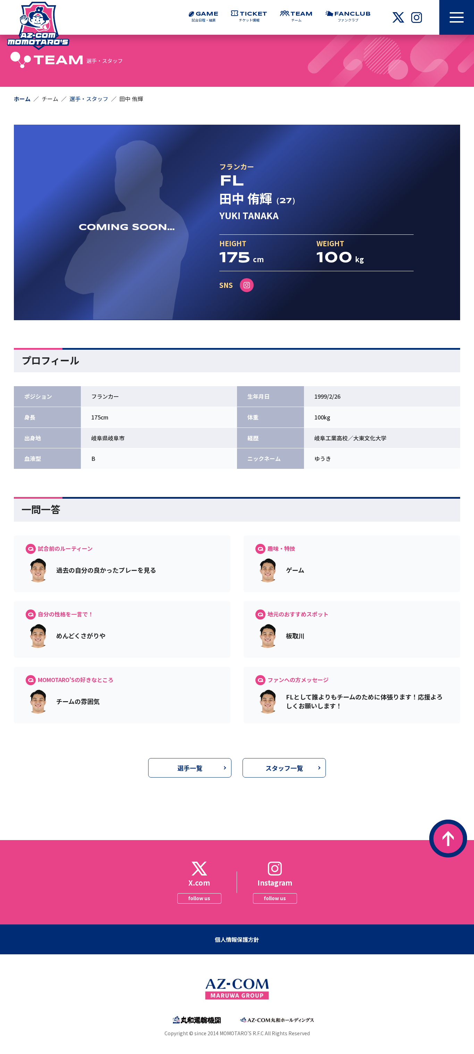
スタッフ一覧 (284, 767)
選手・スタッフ (88, 98)
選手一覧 (189, 767)
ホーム (22, 98)
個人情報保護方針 (237, 939)
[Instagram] (247, 285)
